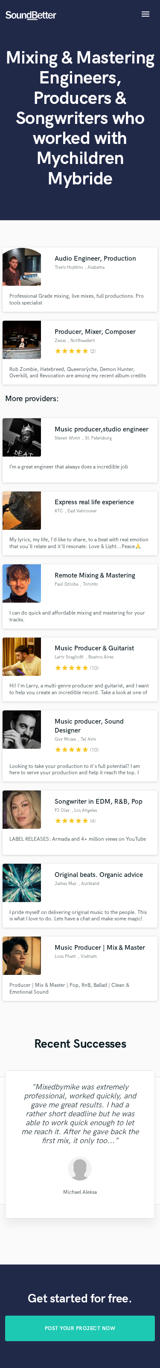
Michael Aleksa (80, 1192)
